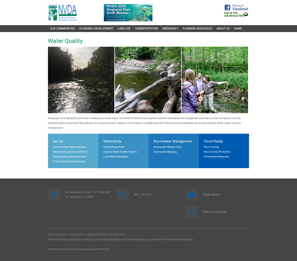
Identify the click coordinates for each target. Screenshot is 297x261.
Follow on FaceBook (215, 211)
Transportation (146, 28)
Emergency (170, 28)
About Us (223, 28)
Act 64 (58, 141)
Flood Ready (213, 141)
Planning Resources (197, 28)
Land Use (124, 28)
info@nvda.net (211, 194)
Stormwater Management (172, 141)
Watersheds (112, 141)
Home (238, 28)
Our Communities (62, 28)
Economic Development (96, 28)
